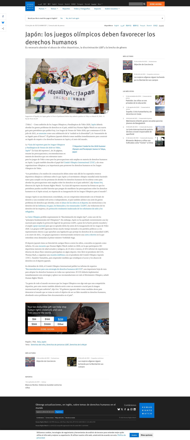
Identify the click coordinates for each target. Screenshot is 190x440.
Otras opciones (146, 435)
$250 (60, 319)
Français (60, 4)
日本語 (73, 4)
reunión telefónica (57, 255)
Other (61, 324)
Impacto (97, 8)
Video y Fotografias (82, 8)
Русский (87, 4)
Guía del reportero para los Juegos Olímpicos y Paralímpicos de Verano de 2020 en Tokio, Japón (45, 147)
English (54, 4)
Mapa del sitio (59, 418)
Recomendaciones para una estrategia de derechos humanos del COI (54, 269)
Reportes (66, 8)
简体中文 (128, 25)
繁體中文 (136, 25)
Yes (61, 18)
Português (80, 4)
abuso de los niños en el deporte (75, 202)
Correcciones (50, 418)
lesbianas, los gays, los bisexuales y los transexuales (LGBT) (62, 205)
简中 (44, 4)
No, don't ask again (72, 18)
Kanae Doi (98, 182)
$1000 (47, 324)
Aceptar (134, 435)
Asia (39, 341)
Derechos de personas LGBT (57, 344)
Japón (93, 124)
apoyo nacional (39, 225)
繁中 (49, 4)
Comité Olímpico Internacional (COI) (79, 162)
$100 (47, 319)
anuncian (43, 133)
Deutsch (67, 4)
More (101, 4)
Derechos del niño (38, 344)
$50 (34, 319)
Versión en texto (70, 418)
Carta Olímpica (34, 217)
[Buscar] (144, 4)
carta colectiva (90, 234)
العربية (40, 4)
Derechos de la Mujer (78, 344)
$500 (34, 324)
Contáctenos (40, 418)
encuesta (42, 246)
